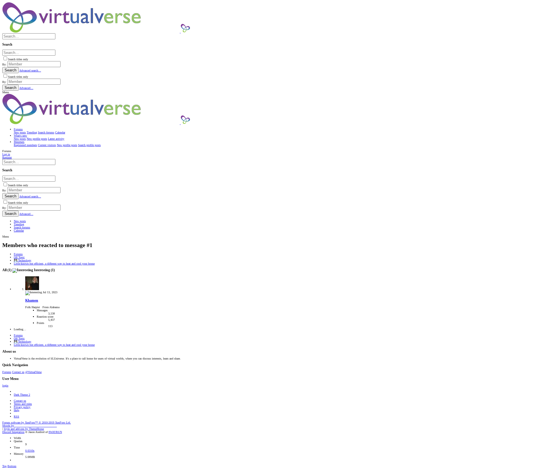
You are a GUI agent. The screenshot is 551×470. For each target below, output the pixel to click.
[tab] (33, 270)
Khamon (31, 300)
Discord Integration (13, 432)
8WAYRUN (55, 432)
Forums (6, 372)
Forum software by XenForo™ (36, 422)
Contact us (18, 372)
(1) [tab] (7, 270)
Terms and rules (23, 403)
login (5, 385)
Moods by (29, 425)
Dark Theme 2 (22, 394)
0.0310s (29, 450)
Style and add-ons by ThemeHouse (24, 428)
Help (16, 410)
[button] (5, 92)
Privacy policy (22, 407)
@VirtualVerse (33, 372)
